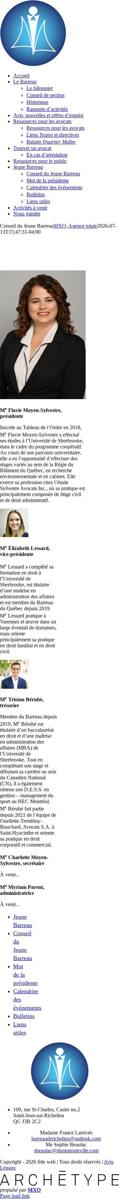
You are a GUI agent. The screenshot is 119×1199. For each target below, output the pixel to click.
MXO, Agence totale (75, 226)
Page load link (15, 1196)
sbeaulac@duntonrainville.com (66, 1150)
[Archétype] (59, 1184)
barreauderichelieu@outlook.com (66, 1138)
